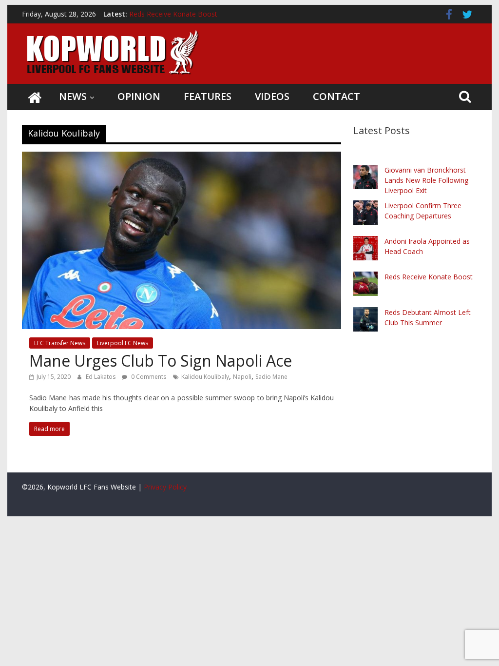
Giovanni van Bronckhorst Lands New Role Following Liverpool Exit (426, 180)
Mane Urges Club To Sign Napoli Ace (160, 360)
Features (207, 96)
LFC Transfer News (59, 343)
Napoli (242, 376)
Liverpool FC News (122, 343)
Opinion (138, 96)
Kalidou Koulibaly (205, 376)
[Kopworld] (34, 97)
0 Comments (148, 376)
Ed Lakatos (101, 376)
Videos (272, 96)
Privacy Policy (165, 486)
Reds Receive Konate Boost (173, 14)
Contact (336, 96)
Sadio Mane (271, 376)
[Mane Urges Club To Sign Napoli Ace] (181, 157)
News (73, 96)
